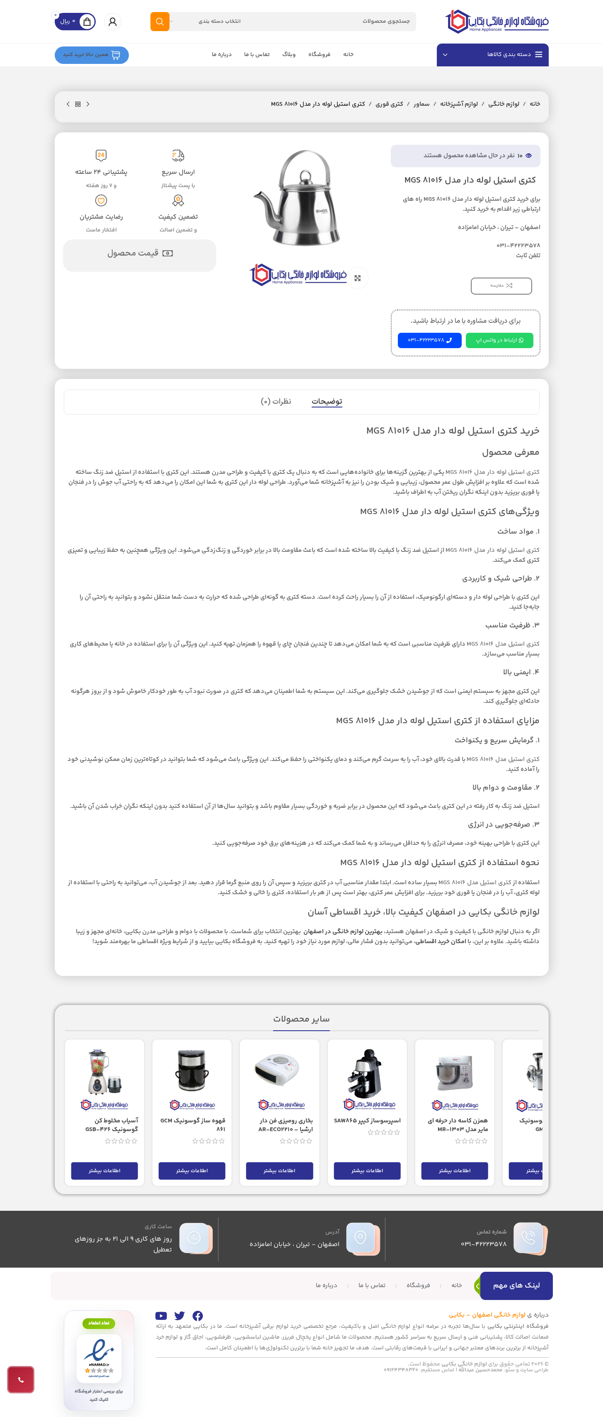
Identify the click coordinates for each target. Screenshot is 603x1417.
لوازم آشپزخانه (459, 104)
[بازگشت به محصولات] (78, 105)
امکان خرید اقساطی (440, 941)
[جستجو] (160, 21)
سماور (422, 104)
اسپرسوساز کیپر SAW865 (367, 1121)
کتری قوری (389, 104)
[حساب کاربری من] (113, 21)
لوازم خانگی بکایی (464, 1364)
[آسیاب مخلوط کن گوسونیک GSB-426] (104, 1079)
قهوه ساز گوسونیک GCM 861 (192, 1125)
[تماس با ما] (20, 1379)
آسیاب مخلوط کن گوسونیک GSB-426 (111, 1125)
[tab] (327, 402)
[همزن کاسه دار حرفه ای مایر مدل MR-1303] (454, 1079)
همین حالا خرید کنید (86, 55)
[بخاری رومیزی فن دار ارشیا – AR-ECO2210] (279, 1079)
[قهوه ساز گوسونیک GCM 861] (192, 1079)
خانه (535, 104)
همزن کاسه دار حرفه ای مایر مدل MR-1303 (458, 1125)
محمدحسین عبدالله (480, 1370)
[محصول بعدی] (68, 105)
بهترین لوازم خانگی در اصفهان (342, 932)
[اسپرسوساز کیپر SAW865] (367, 1079)
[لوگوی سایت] (497, 21)
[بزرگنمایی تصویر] (357, 278)
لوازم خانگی (503, 104)
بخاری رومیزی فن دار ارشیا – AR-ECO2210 (285, 1125)
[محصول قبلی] (88, 105)
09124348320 (401, 1370)
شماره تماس (492, 1232)
